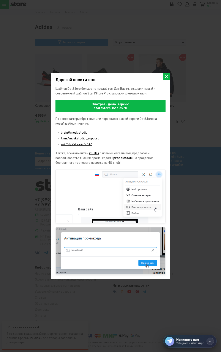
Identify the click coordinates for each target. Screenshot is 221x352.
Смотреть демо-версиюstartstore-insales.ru (110, 106)
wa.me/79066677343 (76, 144)
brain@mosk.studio (74, 132)
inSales (94, 153)
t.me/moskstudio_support (80, 138)
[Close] (166, 76)
